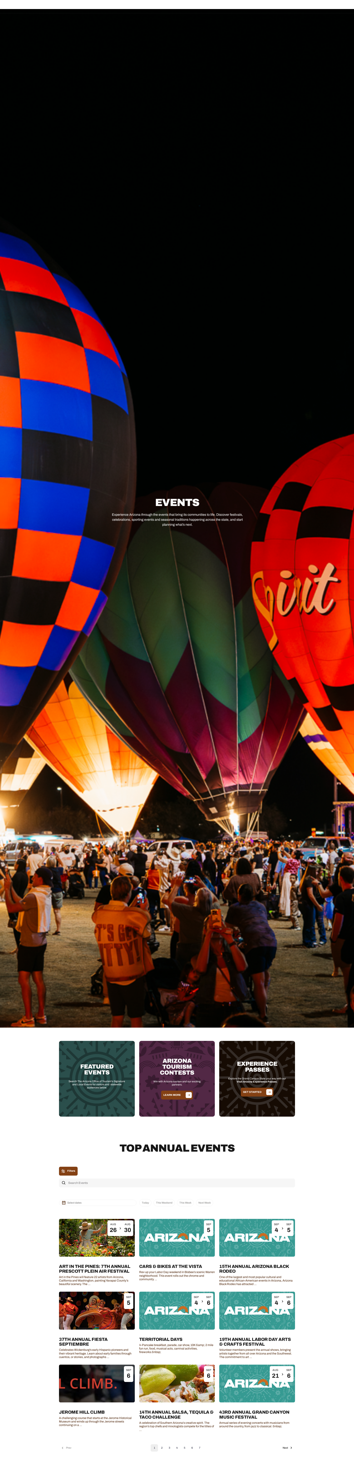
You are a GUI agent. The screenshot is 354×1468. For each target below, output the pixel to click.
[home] (33, 6)
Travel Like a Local (212, 6)
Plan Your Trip (187, 6)
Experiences (165, 6)
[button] (141, 6)
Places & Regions (141, 6)
